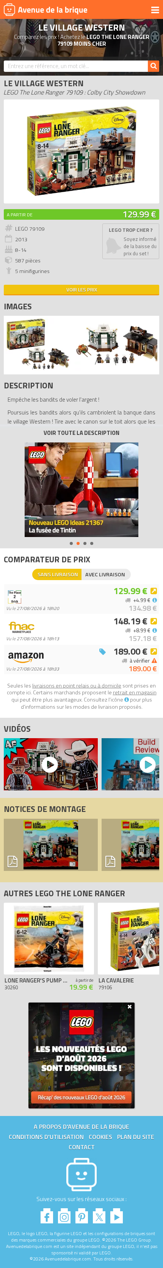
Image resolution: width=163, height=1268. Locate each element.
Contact (82, 1147)
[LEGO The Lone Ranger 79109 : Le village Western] (81, 195)
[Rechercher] (153, 66)
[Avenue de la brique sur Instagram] (64, 1214)
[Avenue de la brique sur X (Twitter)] (99, 1214)
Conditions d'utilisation (46, 1136)
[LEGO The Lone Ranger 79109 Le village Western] (38, 368)
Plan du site (135, 1136)
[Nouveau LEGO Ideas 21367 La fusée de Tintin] (81, 489)
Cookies (100, 1136)
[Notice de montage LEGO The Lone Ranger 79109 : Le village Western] (51, 845)
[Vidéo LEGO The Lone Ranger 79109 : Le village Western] (49, 764)
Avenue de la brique (45, 9)
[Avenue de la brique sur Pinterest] (82, 1214)
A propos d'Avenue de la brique (81, 1126)
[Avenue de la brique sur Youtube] (116, 1214)
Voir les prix (81, 289)
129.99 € (139, 214)
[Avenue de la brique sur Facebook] (47, 1214)
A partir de (20, 214)
